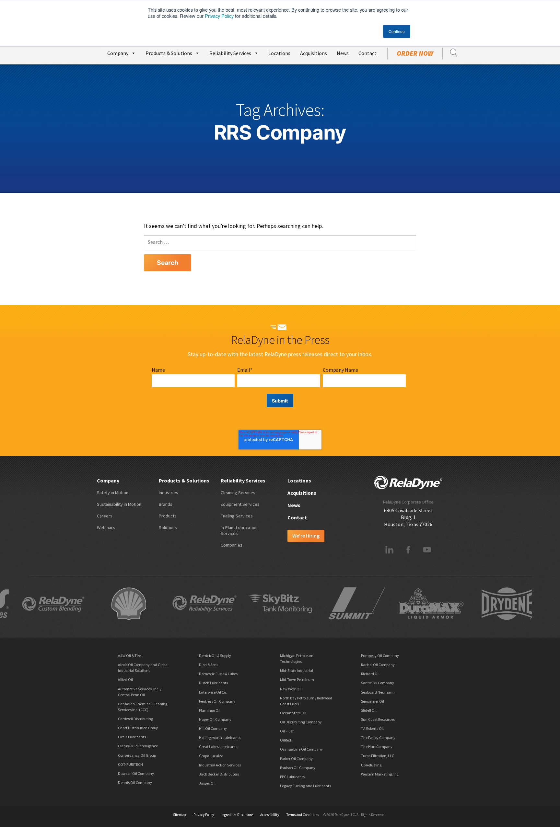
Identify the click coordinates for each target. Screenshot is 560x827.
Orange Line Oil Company (301, 749)
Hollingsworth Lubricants (219, 737)
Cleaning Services (238, 492)
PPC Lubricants (292, 776)
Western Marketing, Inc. (380, 774)
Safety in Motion (112, 492)
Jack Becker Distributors (219, 774)
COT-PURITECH (130, 764)
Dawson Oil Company (136, 773)
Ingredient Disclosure (237, 814)
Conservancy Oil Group (137, 755)
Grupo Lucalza (211, 755)
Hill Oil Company (213, 728)
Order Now (415, 53)
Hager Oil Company (215, 719)
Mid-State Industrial (296, 670)
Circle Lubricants (132, 736)
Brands (165, 504)
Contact (367, 53)
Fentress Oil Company (217, 701)
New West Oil (290, 688)
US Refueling (371, 765)
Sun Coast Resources (378, 719)
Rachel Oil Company (378, 664)
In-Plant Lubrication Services (239, 530)
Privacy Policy (219, 15)
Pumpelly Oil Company (380, 655)
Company (117, 53)
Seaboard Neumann (378, 692)
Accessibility (269, 814)
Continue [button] (397, 31)
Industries (168, 492)
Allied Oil (125, 679)
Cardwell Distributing (135, 718)
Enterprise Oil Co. (213, 692)
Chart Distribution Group (138, 727)
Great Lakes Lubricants (218, 746)
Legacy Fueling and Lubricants (305, 785)
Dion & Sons (208, 664)
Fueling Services (237, 516)
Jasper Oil (207, 783)
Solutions (168, 527)
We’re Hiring (306, 535)
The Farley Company (378, 737)
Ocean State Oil (293, 712)
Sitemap (179, 814)
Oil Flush (287, 731)
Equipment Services (240, 504)
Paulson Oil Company (297, 767)
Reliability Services (230, 53)
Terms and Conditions (302, 814)
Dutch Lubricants (213, 682)
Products (168, 516)
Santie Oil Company (377, 682)
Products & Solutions (169, 53)
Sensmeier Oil (372, 701)
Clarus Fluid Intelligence (138, 745)
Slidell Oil (369, 710)
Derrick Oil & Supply (215, 655)
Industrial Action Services (220, 765)
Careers (104, 516)
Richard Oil (370, 673)
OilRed (285, 740)
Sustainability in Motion (119, 504)
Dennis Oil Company (135, 782)
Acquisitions (313, 53)
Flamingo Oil (209, 710)
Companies (231, 545)
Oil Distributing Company (301, 721)
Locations (279, 53)
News (343, 53)
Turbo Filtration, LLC (377, 755)
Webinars (106, 527)
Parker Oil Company (296, 758)
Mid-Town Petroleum (297, 679)
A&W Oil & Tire (129, 655)
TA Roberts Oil (372, 728)
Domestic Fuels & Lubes (218, 673)
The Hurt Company (376, 746)
